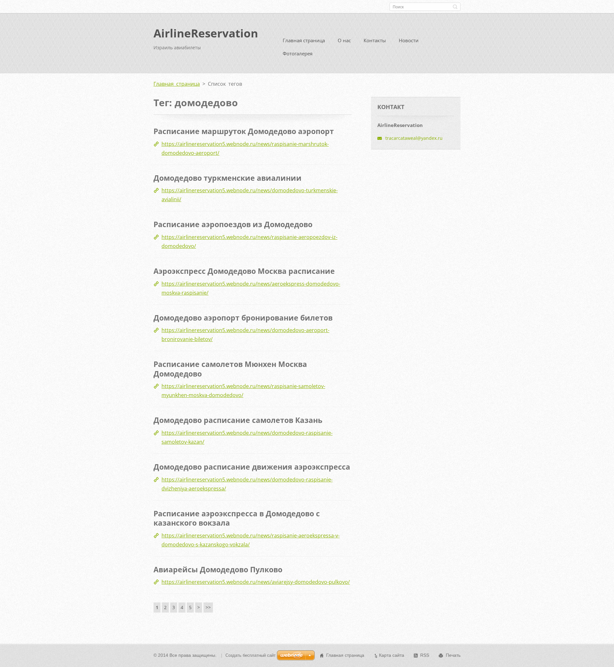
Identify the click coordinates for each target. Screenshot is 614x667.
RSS (424, 655)
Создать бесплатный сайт (250, 655)
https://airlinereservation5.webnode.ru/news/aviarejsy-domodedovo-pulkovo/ (255, 581)
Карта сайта (391, 655)
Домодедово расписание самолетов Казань (238, 420)
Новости (409, 40)
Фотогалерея (297, 53)
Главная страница (304, 40)
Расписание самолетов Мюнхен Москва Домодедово (230, 369)
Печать (453, 655)
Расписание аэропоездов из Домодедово (233, 224)
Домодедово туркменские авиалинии (228, 178)
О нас (344, 40)
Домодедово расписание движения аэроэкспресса (252, 467)
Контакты (375, 40)
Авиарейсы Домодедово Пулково (218, 569)
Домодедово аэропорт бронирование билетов (243, 318)
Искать (455, 6)
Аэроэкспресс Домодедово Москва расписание (244, 271)
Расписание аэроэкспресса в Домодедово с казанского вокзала (237, 518)
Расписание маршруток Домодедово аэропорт (244, 131)
